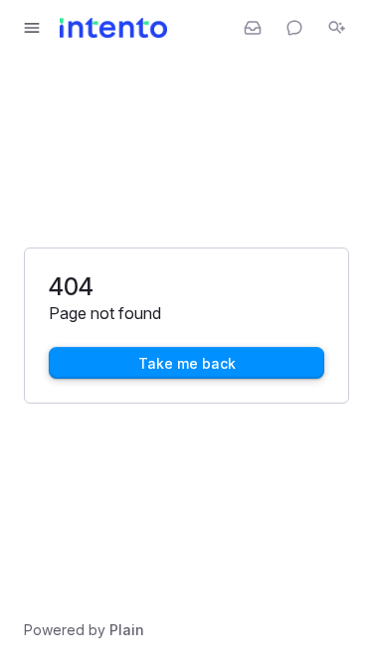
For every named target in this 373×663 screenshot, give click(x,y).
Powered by (84, 629)
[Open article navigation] (32, 28)
